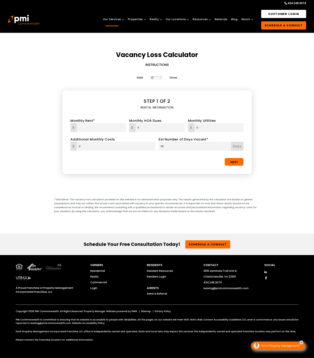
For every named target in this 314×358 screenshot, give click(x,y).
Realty (154, 19)
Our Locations (176, 19)
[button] (265, 272)
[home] (23, 20)
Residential (97, 271)
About (245, 19)
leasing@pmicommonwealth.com (226, 288)
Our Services (112, 19)
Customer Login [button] (283, 14)
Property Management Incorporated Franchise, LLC (44, 290)
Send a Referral (157, 294)
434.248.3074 (297, 3)
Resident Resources (160, 271)
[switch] (156, 78)
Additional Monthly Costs (92, 139)
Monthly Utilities (202, 120)
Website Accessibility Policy (88, 323)
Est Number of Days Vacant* (183, 139)
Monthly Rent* (82, 120)
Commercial (98, 282)
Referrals (221, 19)
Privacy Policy (163, 311)
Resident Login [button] (156, 276)
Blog (234, 19)
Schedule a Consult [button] (284, 25)
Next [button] (234, 162)
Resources (200, 19)
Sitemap (146, 311)
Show (173, 78)
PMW (134, 311)
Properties (135, 19)
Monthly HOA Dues (145, 120)
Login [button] (93, 288)
